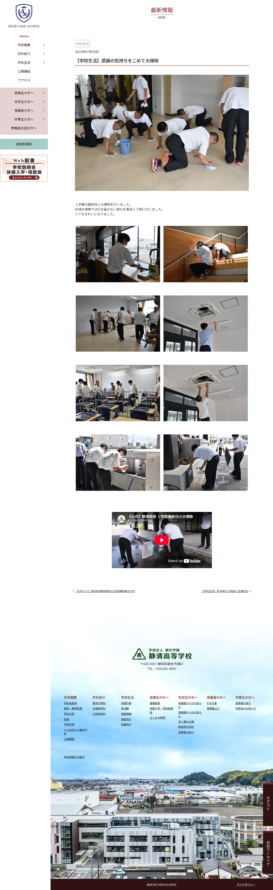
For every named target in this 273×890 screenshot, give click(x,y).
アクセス (24, 80)
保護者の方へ (24, 110)
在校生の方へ (24, 101)
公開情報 (69, 739)
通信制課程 (24, 144)
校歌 (66, 719)
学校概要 (24, 44)
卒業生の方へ (24, 119)
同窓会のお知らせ (245, 708)
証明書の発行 (186, 732)
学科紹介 (24, 53)
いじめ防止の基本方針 (75, 731)
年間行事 (126, 703)
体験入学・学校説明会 (161, 710)
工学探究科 (99, 714)
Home (24, 36)
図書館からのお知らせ (190, 714)
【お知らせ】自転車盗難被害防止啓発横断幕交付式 (105, 591)
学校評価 (69, 724)
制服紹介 (126, 724)
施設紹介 (126, 719)
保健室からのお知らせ (190, 705)
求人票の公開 (186, 721)
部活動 (125, 708)
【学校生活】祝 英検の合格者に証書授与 (224, 591)
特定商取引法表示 (74, 757)
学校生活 (82, 43)
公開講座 (24, 71)
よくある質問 (157, 717)
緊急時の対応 (186, 727)
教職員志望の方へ (24, 128)
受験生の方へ (24, 92)
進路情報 (126, 714)
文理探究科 (99, 708)
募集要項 (155, 703)
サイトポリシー (246, 884)
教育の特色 (99, 703)
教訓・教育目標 (73, 708)
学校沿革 (69, 714)
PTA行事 (212, 703)
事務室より (213, 708)
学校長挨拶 (70, 703)
